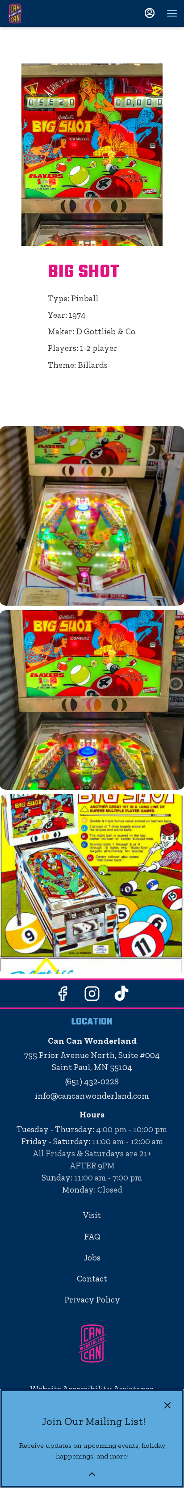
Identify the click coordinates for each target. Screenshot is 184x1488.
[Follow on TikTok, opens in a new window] (121, 996)
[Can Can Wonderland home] (47, 13)
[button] (92, 516)
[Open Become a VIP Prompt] (92, 1474)
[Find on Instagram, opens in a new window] (92, 996)
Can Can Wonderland (92, 1344)
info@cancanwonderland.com (92, 1096)
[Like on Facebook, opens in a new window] (62, 996)
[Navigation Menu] (172, 13)
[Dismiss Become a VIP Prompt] (167, 1405)
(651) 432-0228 (92, 1081)
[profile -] (149, 13)
